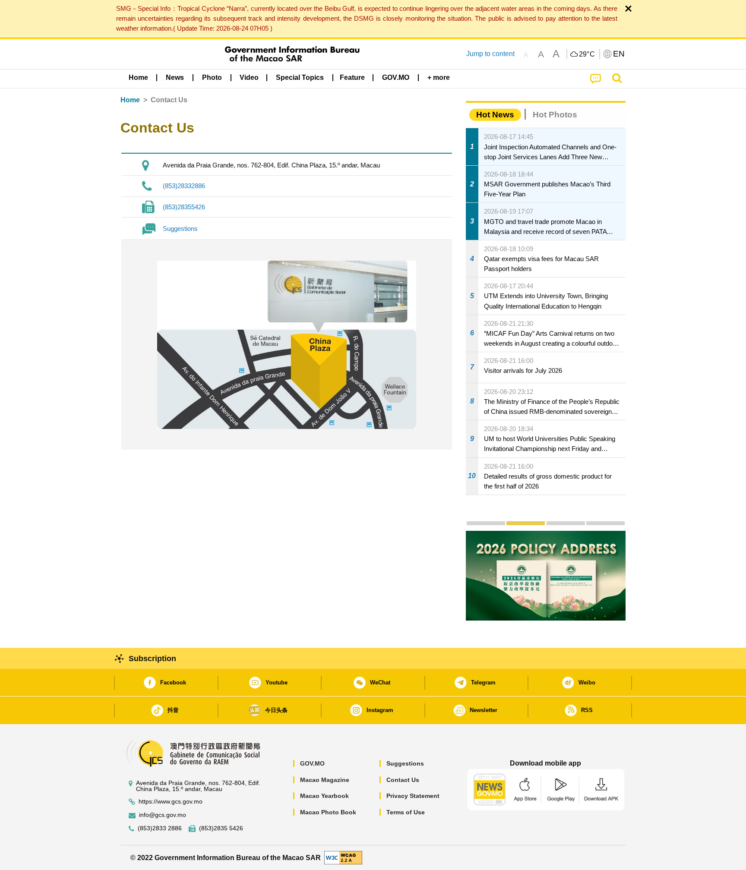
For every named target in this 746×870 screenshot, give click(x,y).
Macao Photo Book (328, 812)
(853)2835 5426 (221, 828)
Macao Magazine (324, 779)
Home (130, 100)
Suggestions (180, 228)
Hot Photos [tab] (555, 114)
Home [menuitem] (138, 77)
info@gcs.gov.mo (162, 815)
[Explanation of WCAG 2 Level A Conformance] (343, 857)
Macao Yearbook (324, 795)
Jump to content (490, 53)
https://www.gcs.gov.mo (170, 801)
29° (587, 54)
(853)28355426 (184, 207)
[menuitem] (174, 77)
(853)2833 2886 (160, 828)
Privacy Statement (412, 795)
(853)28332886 (184, 185)
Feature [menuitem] (352, 77)
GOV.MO (312, 763)
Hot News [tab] (495, 114)
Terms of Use (405, 812)
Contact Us (402, 779)
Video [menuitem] (249, 77)
